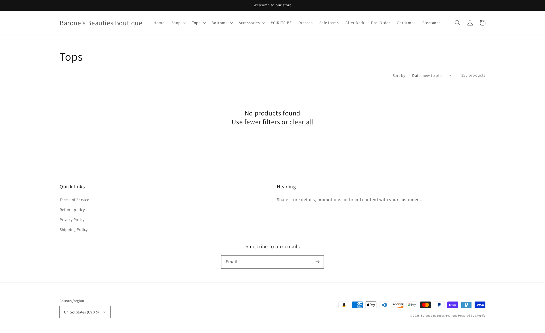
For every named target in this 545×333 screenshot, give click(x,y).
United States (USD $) (81, 312)
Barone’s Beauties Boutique (439, 315)
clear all (301, 121)
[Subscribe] (317, 262)
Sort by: (399, 75)
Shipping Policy (74, 229)
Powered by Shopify (471, 315)
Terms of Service (74, 199)
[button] (457, 22)
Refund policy (72, 209)
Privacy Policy (72, 219)
